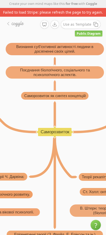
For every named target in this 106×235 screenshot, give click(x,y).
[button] (96, 225)
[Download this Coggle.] (55, 24)
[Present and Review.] (44, 25)
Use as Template (77, 24)
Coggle (91, 4)
